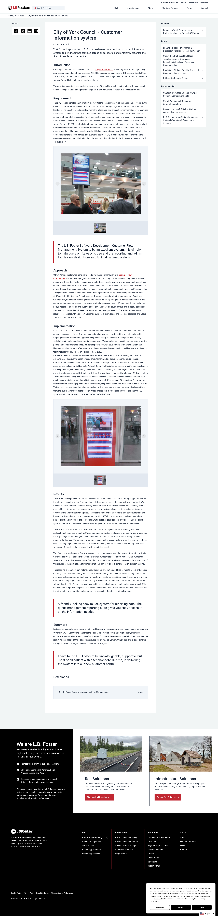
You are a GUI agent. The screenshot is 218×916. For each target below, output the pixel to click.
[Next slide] (144, 184)
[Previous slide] (58, 184)
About (150, 8)
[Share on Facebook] (16, 31)
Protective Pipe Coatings (125, 845)
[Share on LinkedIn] (30, 31)
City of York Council (104, 69)
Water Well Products (124, 849)
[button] (100, 228)
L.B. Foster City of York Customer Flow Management (85, 692)
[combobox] (48, 8)
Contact (204, 8)
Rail (116, 8)
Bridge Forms (121, 853)
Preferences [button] (155, 901)
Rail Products (88, 845)
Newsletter (152, 862)
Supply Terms (153, 866)
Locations (204, 3)
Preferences (160, 907)
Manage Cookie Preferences (62, 893)
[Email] (36, 31)
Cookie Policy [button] (159, 899)
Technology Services (91, 853)
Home (10, 16)
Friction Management (91, 841)
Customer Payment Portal (158, 837)
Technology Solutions (91, 849)
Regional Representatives (158, 845)
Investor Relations (155, 849)
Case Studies (193, 3)
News (189, 8)
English (207, 913)
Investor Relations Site (169, 3)
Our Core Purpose (170, 8)
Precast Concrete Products (126, 841)
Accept (202, 907)
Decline (180, 907)
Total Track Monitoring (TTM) (95, 837)
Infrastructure (133, 8)
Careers (183, 3)
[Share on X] (23, 31)
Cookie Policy (16, 893)
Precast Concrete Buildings (127, 837)
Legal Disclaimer (42, 893)
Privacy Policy (28, 893)
